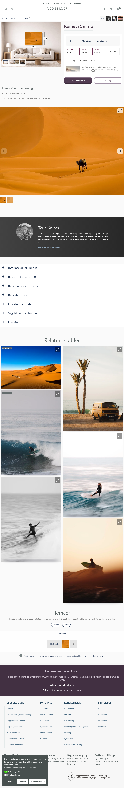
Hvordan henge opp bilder (17, 738)
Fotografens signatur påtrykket (82, 60)
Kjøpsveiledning (13, 732)
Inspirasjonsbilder (14, 726)
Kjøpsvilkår (68, 738)
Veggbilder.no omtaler (16, 720)
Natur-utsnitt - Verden (19, 18)
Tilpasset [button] (22, 781)
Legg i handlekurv (78, 80)
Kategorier (5, 18)
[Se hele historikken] (73, 644)
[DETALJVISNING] (62, 151)
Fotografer (75, 3)
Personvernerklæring (73, 744)
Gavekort (44, 738)
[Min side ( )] (104, 9)
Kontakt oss (69, 708)
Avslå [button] (10, 781)
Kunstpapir (44, 720)
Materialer (46, 702)
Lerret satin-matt (47, 714)
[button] (57, 349)
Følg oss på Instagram (53, 690)
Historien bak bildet (15, 744)
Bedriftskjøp (69, 720)
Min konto (68, 714)
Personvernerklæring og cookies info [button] (20, 768)
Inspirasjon (59, 3)
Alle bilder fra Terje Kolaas (49, 247)
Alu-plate (44, 708)
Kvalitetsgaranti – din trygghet (76, 726)
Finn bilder (105, 702)
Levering (67, 732)
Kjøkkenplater (46, 726)
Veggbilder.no (15, 702)
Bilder (46, 3)
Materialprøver (46, 732)
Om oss (10, 708)
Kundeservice (72, 702)
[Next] (120, 151)
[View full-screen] (120, 110)
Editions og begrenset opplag (19, 714)
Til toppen (62, 633)
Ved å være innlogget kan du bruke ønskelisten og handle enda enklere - (64, 656)
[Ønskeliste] (111, 9)
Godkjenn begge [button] (38, 781)
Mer (114, 51)
